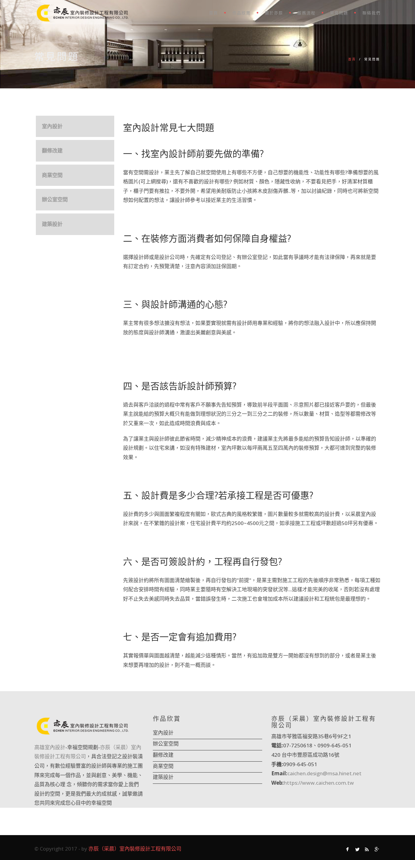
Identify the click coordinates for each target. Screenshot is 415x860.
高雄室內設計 (49, 747)
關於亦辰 (274, 13)
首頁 (213, 13)
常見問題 (339, 13)
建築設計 (52, 223)
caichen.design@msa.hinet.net (324, 773)
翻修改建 (52, 150)
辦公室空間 (55, 199)
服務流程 (306, 13)
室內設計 (52, 126)
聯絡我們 (371, 13)
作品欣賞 (241, 13)
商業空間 (52, 175)
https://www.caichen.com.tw (319, 782)
